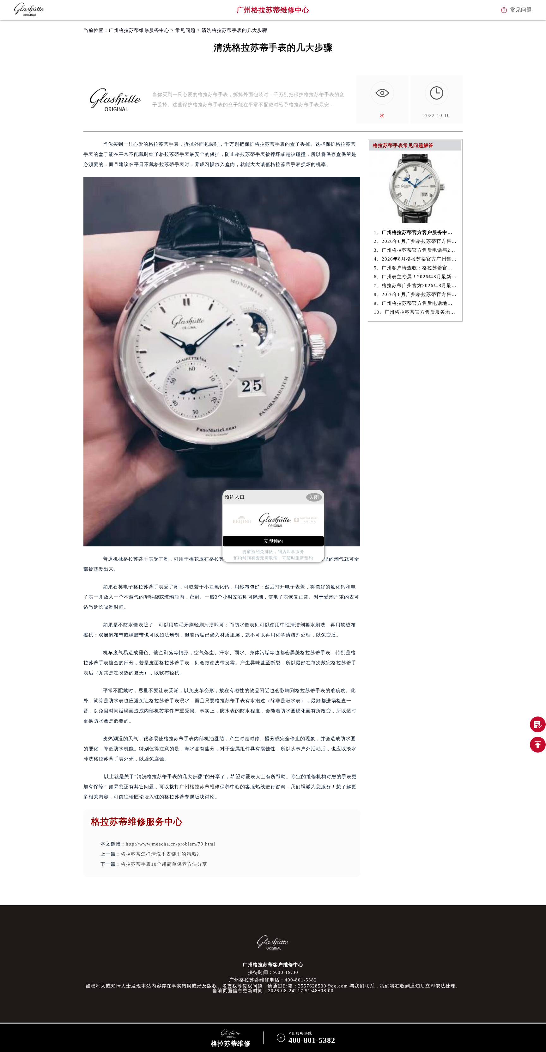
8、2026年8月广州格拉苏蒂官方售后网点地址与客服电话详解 (415, 294)
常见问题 (185, 30)
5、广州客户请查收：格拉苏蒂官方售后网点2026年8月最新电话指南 (415, 267)
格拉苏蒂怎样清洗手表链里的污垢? (160, 854)
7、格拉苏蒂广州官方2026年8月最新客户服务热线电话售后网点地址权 (415, 285)
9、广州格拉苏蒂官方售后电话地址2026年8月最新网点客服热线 (415, 303)
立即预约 (273, 541)
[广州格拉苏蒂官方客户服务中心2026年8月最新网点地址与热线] (415, 221)
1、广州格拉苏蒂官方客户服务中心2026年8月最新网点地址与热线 (415, 232)
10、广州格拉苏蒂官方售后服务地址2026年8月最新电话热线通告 (415, 312)
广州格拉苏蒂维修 (199, 786)
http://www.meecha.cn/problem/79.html (170, 843)
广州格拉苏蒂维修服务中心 (139, 30)
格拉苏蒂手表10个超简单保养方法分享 (164, 864)
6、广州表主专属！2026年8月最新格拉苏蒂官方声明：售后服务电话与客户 (415, 276)
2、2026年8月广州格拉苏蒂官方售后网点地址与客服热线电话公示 (415, 241)
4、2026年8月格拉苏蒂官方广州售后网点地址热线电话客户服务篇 (415, 258)
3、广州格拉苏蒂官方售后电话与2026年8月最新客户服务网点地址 (415, 250)
